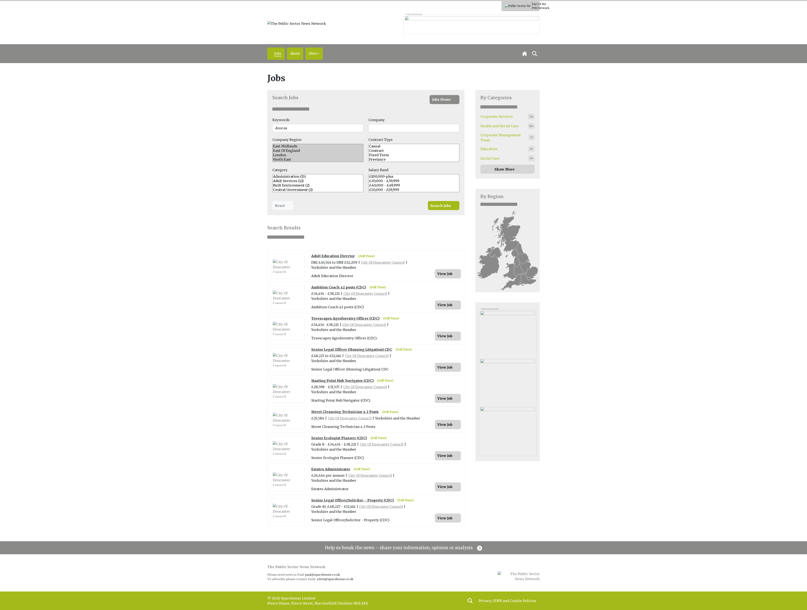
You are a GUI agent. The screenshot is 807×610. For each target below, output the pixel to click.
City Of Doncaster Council (383, 262)
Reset (280, 206)
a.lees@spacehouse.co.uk (335, 579)
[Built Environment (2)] (318, 185)
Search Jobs (285, 98)
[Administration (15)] (318, 176)
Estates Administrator (330, 469)
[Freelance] (414, 159)
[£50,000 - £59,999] (414, 190)
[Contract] (414, 150)
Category (279, 170)
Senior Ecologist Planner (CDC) (339, 438)
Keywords (281, 120)
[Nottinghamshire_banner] (471, 24)
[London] (318, 155)
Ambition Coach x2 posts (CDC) (338, 287)
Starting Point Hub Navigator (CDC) (342, 381)
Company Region (286, 140)
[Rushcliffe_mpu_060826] (507, 381)
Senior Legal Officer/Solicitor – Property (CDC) (352, 500)
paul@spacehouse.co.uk (323, 575)
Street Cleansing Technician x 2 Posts (345, 412)
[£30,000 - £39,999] (414, 181)
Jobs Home (441, 99)
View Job (444, 274)
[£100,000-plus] (414, 176)
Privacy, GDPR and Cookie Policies (507, 601)
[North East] (318, 159)
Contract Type (380, 140)
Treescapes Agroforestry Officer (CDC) (345, 318)
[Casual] (414, 146)
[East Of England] (318, 150)
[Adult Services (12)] (318, 181)
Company (376, 120)
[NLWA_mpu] (507, 333)
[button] (314, 54)
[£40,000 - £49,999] (414, 185)
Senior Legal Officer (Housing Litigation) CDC (351, 350)
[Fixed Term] (414, 155)
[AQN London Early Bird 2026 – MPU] (507, 429)
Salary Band (378, 170)
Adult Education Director (333, 256)
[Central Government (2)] (318, 190)
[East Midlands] (318, 146)
